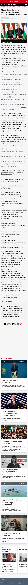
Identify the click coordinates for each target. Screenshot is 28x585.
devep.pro (21, 583)
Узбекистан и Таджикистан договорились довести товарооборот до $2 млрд (12, 314)
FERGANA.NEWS (14, 1)
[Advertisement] (14, 342)
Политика (3, 20)
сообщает (4, 53)
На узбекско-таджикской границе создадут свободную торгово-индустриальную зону (13, 308)
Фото (18, 7)
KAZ (2, 4)
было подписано (6, 174)
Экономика (19, 18)
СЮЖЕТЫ (24, 7)
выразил (15, 135)
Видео (14, 7)
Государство (13, 18)
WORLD (14, 4)
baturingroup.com (8, 583)
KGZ (4, 4)
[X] (5, 324)
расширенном (20, 292)
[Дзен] (13, 324)
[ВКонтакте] (8, 324)
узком (12, 292)
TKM (9, 4)
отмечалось (5, 60)
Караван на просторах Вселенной (6, 549)
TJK (6, 4)
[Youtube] (21, 324)
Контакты (3, 579)
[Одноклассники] (10, 324)
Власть (24, 18)
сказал (9, 166)
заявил (23, 107)
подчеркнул (12, 115)
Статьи (9, 7)
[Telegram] (15, 324)
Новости (3, 7)
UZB (11, 4)
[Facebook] (18, 324)
